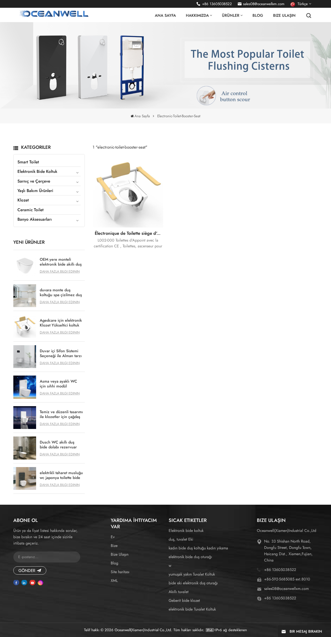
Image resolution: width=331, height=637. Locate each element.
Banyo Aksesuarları (34, 219)
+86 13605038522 (217, 4)
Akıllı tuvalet (179, 592)
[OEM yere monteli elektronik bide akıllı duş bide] (24, 265)
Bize (114, 545)
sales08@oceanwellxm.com (263, 4)
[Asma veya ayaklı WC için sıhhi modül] (24, 387)
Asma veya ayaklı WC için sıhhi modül (58, 384)
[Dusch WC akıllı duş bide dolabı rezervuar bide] (24, 448)
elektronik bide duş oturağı (190, 557)
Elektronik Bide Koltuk (37, 171)
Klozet (23, 200)
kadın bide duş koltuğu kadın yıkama (198, 548)
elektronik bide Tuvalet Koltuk (192, 609)
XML (114, 580)
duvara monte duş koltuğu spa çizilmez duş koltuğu (61, 292)
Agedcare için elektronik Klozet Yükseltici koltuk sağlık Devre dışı (61, 323)
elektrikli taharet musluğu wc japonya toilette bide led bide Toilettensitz (61, 475)
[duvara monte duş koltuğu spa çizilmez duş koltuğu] (24, 295)
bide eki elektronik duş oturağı (193, 583)
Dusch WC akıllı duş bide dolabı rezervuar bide (58, 445)
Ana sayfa (165, 15)
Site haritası (120, 572)
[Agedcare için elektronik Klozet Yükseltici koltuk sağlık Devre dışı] (24, 326)
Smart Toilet (28, 162)
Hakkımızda (197, 15)
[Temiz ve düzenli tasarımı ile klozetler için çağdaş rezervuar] (24, 417)
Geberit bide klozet (184, 600)
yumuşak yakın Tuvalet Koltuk (192, 574)
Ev (113, 537)
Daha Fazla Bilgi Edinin (60, 271)
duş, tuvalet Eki (181, 539)
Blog (257, 15)
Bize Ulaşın (284, 15)
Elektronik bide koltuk (186, 530)
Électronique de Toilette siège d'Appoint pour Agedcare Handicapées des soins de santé (129, 233)
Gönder (26, 570)
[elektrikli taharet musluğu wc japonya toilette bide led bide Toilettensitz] (24, 478)
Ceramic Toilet (30, 210)
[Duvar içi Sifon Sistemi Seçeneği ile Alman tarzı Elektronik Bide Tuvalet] (24, 356)
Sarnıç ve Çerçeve (33, 181)
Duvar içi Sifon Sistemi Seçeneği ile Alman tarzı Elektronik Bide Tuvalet (61, 353)
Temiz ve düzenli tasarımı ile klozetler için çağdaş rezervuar (61, 414)
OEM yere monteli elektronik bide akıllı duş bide (61, 262)
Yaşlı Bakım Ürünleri (35, 190)
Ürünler (230, 15)
